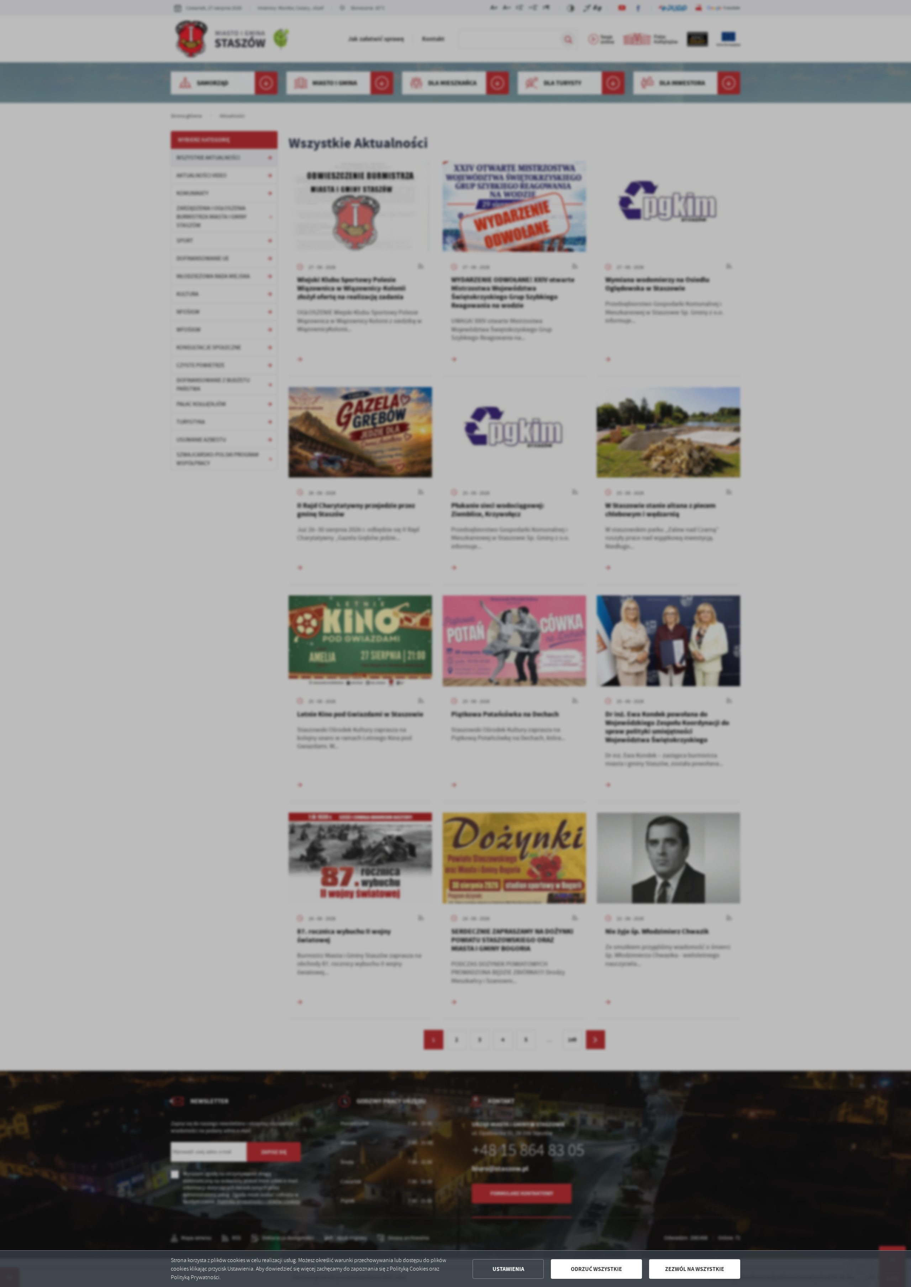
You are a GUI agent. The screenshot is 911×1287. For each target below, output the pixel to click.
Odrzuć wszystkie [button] (596, 1269)
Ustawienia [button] (508, 1269)
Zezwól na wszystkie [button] (694, 1269)
